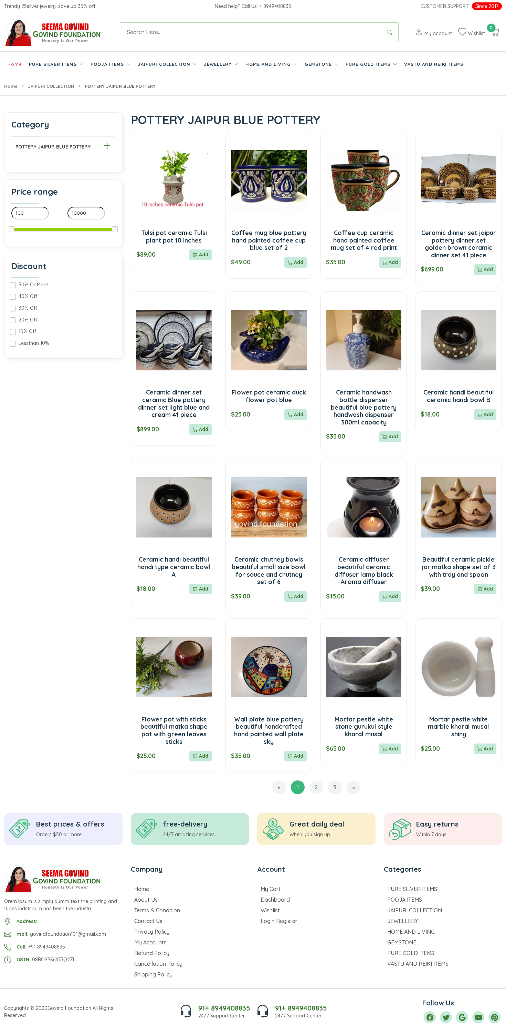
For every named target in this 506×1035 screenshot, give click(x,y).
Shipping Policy (153, 974)
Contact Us (148, 921)
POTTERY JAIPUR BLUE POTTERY (53, 147)
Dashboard (275, 899)
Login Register (279, 921)
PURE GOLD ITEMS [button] (369, 64)
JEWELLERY (402, 921)
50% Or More (33, 284)
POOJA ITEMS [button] (108, 64)
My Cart (271, 888)
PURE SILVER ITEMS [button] (53, 64)
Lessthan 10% (34, 343)
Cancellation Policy (158, 963)
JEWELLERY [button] (218, 64)
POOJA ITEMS (404, 899)
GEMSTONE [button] (319, 64)
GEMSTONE (401, 942)
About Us (146, 899)
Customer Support (445, 6)
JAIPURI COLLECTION (51, 86)
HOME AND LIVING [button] (269, 64)
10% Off (27, 331)
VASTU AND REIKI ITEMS (433, 64)
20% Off (28, 320)
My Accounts (150, 942)
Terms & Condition (157, 910)
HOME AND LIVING (411, 931)
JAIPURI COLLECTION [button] (165, 64)
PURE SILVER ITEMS (412, 888)
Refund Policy (151, 953)
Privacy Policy (152, 931)
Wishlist (270, 910)
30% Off (28, 308)
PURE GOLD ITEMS (410, 953)
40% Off (28, 296)
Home (15, 64)
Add (203, 255)
